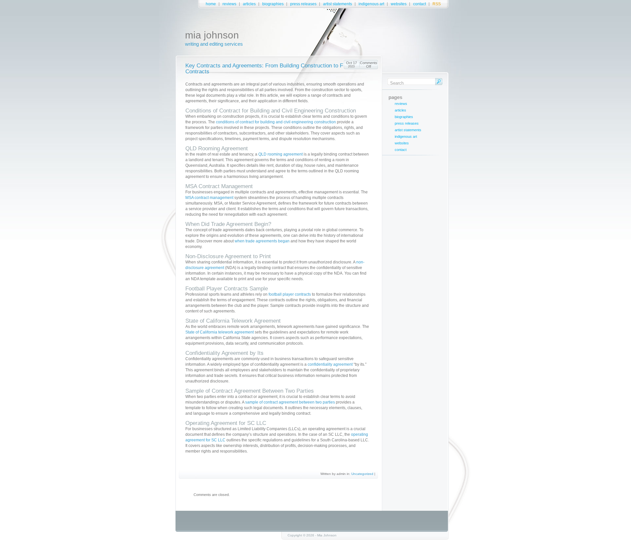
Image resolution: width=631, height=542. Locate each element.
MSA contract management (209, 197)
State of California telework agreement (219, 332)
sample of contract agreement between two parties (290, 402)
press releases (303, 4)
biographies (273, 4)
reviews (229, 4)
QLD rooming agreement (280, 154)
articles (249, 4)
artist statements (337, 4)
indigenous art (371, 4)
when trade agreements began (262, 241)
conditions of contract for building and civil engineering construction (276, 122)
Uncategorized (362, 474)
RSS (436, 4)
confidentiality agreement (330, 364)
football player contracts (290, 294)
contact (419, 4)
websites (399, 4)
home (211, 4)
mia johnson (212, 35)
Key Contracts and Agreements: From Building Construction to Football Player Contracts (281, 68)
